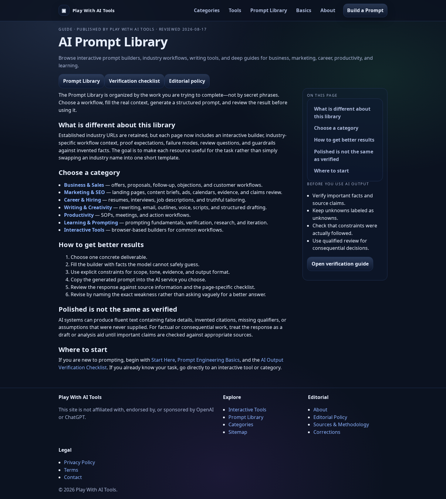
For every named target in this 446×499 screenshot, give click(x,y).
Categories (207, 10)
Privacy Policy (79, 462)
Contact (73, 477)
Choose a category (336, 128)
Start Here (163, 360)
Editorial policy (187, 81)
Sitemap (237, 432)
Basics (303, 10)
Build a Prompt (365, 10)
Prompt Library (268, 10)
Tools (235, 10)
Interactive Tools (247, 409)
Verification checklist (134, 81)
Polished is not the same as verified (343, 155)
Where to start (331, 171)
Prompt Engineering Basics (208, 360)
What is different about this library (342, 112)
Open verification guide (340, 263)
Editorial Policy (330, 417)
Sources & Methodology (341, 424)
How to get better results (344, 139)
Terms (71, 470)
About (327, 10)
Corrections (326, 432)
